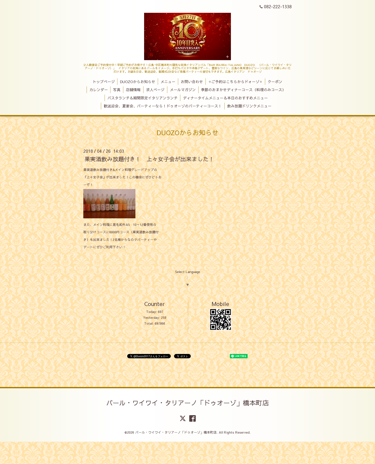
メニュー (168, 81)
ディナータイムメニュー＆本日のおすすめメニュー (225, 97)
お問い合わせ (192, 81)
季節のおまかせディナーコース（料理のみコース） (243, 89)
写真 (116, 89)
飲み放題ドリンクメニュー (249, 106)
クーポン (275, 81)
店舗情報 (133, 89)
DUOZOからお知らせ (137, 81)
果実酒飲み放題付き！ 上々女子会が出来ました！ (152, 159)
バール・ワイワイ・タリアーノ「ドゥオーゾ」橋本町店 (187, 402)
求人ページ (155, 89)
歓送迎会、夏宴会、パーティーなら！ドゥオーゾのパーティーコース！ (163, 106)
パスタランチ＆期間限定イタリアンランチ (142, 97)
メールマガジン (183, 89)
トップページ (104, 81)
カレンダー (98, 89)
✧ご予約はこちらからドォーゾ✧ (235, 81)
